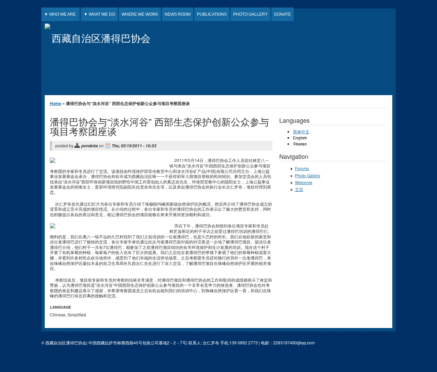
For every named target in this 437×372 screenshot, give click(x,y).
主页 (299, 189)
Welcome (303, 182)
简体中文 (301, 131)
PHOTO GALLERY (250, 14)
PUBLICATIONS (212, 14)
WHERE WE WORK (140, 14)
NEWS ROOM (178, 14)
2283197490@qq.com (294, 342)
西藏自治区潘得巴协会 (101, 38)
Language (60, 307)
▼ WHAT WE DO (99, 14)
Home (55, 103)
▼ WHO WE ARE (60, 14)
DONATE (282, 14)
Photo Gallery (307, 175)
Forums (302, 168)
